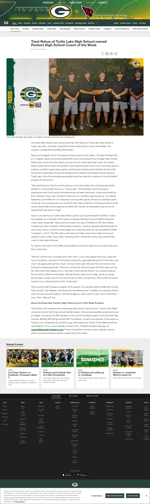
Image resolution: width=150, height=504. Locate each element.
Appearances (110, 406)
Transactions (4, 413)
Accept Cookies (133, 496)
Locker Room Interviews (41, 420)
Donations (110, 419)
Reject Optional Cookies (115, 496)
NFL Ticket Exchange (146, 437)
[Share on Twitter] (107, 55)
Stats (4, 420)
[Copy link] (116, 54)
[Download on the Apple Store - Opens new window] (67, 475)
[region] (75, 496)
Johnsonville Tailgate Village (128, 433)
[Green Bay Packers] (75, 485)
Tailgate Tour (110, 409)
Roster (5, 406)
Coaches (4, 409)
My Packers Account (146, 408)
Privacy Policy (20, 502)
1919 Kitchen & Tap (75, 451)
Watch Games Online (41, 440)
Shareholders (110, 433)
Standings (5, 417)
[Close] (146, 495)
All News (22, 433)
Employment (75, 440)
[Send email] (111, 55)
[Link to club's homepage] (6, 22)
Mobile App (23, 437)
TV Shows (41, 435)
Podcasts (41, 431)
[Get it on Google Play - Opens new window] (82, 476)
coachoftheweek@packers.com (47, 329)
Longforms (23, 419)
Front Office (4, 424)
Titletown (75, 457)
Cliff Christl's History (22, 413)
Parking (74, 420)
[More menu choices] (97, 23)
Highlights (41, 406)
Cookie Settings (96, 496)
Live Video (41, 415)
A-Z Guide (75, 406)
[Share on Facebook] (102, 55)
